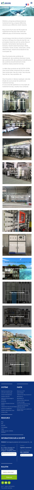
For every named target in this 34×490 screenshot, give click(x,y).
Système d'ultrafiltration (6, 408)
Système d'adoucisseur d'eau (7, 410)
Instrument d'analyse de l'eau (23, 404)
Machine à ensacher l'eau (6, 391)
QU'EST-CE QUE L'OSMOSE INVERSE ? (7, 431)
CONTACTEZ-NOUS (27, 455)
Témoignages (4, 427)
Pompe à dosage (21, 402)
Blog (2, 421)
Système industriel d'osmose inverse (7, 404)
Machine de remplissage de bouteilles (7, 399)
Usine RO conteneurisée (6, 393)
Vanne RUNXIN (20, 393)
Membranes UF (20, 398)
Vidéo (2, 429)
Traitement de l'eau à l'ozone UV (24, 394)
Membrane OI (20, 396)
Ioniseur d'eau (4, 412)
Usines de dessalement (6, 394)
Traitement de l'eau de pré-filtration (9, 406)
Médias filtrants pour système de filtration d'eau (24, 409)
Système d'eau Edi (5, 396)
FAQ (2, 423)
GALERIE (3, 425)
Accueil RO (3, 401)
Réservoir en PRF (21, 391)
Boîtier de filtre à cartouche (23, 400)
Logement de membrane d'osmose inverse (22, 406)
